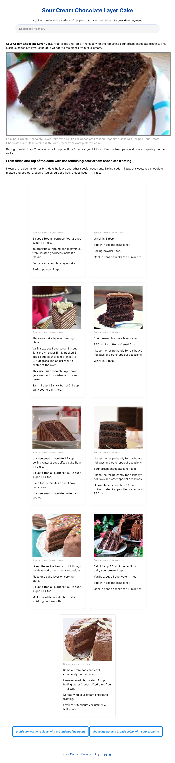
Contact (75, 754)
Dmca (65, 754)
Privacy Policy (90, 754)
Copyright (106, 754)
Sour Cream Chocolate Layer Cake (87, 10)
